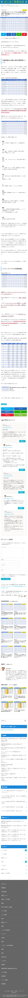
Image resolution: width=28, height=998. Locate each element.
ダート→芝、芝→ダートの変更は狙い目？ (11, 751)
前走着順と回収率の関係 (7, 764)
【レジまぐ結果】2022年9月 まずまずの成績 (12, 807)
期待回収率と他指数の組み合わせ (9, 968)
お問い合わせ (14, 992)
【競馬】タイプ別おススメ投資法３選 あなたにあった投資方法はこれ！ (13, 769)
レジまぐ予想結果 (5, 930)
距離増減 (3, 887)
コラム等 (3, 865)
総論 (2, 903)
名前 (2, 559)
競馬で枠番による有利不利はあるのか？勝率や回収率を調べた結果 (13, 739)
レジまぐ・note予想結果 (7, 945)
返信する (22, 441)
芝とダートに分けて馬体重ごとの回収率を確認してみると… (13, 760)
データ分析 (4, 850)
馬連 (2, 953)
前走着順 (3, 983)
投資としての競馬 (5, 873)
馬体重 (3, 964)
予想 (2, 861)
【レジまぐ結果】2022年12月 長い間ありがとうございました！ (13, 791)
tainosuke (8, 668)
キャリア (3, 933)
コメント (3, 547)
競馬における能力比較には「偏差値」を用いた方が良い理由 (13, 778)
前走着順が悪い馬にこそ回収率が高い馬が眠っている (13, 755)
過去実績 (3, 976)
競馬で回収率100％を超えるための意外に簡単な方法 (13, 747)
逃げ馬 (3, 937)
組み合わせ (4, 956)
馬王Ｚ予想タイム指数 (6, 907)
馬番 (2, 949)
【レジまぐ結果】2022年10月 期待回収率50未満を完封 (13, 802)
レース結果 (4, 854)
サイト (2, 569)
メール (3, 564)
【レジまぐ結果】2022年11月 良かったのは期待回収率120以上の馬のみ (13, 796)
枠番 (2, 941)
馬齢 (2, 926)
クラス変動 (4, 972)
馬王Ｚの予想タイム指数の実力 (8, 773)
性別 (2, 918)
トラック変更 (4, 980)
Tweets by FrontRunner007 (7, 729)
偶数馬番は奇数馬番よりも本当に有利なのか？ (12, 744)
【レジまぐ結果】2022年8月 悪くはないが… (12, 810)
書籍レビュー (4, 857)
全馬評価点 (4, 404)
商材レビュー (4, 869)
